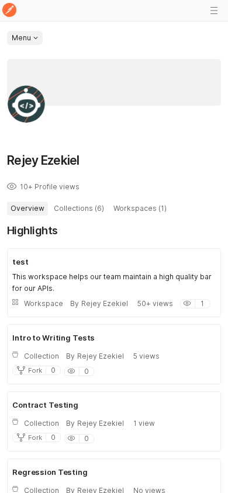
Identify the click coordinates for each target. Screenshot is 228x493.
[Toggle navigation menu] (214, 11)
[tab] (27, 209)
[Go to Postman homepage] (9, 11)
